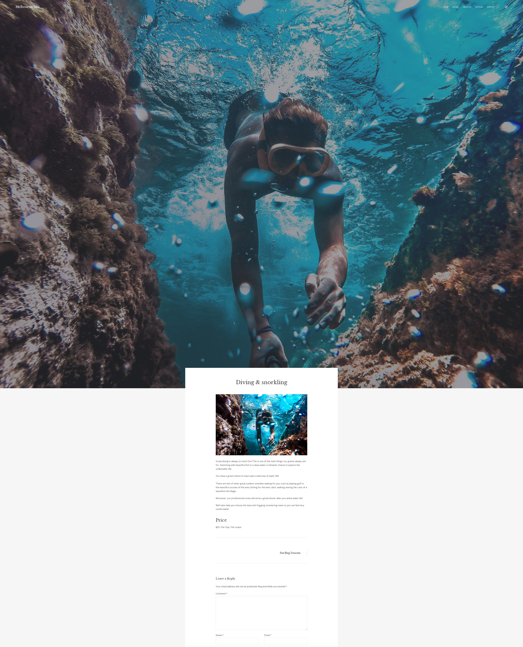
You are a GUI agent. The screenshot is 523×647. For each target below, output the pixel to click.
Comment (221, 593)
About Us (467, 7)
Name (220, 635)
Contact (491, 7)
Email (267, 635)
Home (445, 7)
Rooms (455, 7)
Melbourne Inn (27, 7)
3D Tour (479, 7)
